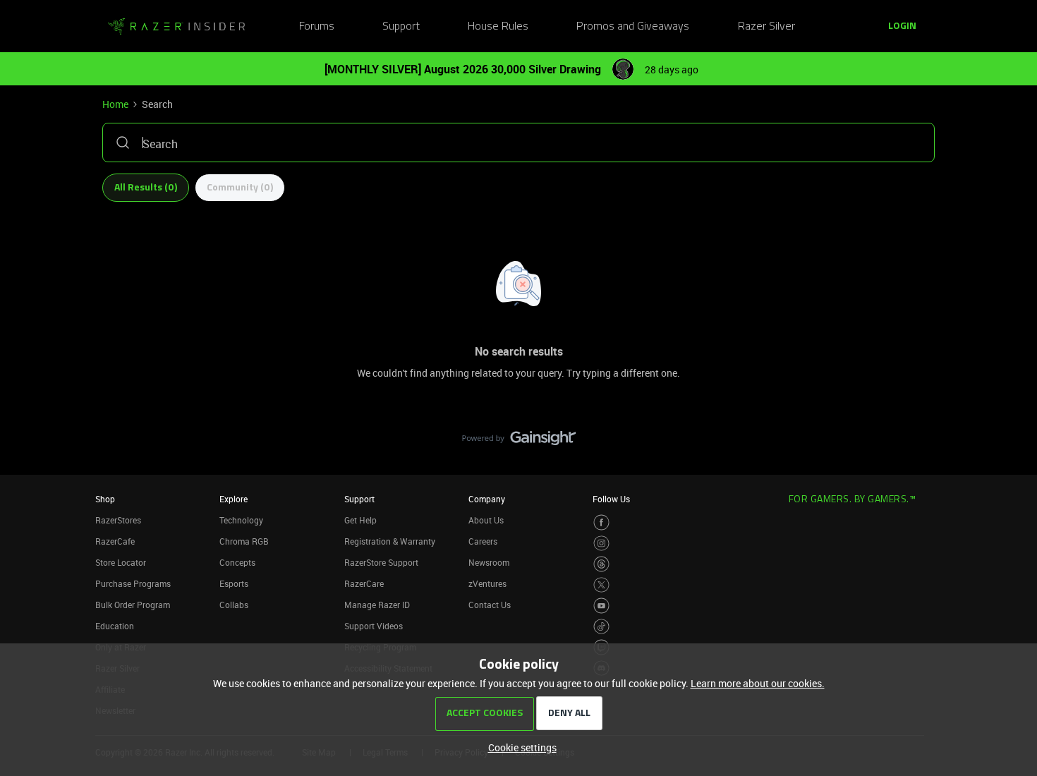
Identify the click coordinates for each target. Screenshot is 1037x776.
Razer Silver (766, 26)
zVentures (487, 583)
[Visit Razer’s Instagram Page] (601, 543)
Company (486, 498)
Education (114, 625)
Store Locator (120, 562)
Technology (241, 520)
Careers (482, 541)
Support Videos (373, 625)
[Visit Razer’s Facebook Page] (601, 522)
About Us (486, 520)
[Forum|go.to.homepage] (176, 27)
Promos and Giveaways (632, 26)
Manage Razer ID (377, 604)
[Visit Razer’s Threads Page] (601, 564)
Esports (233, 583)
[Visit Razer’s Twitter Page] (601, 585)
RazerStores (118, 520)
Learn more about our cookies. (758, 683)
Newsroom (488, 562)
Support (401, 26)
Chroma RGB (244, 541)
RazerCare (364, 583)
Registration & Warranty (389, 541)
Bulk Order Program (132, 604)
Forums (316, 26)
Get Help (360, 520)
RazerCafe (115, 541)
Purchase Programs (133, 583)
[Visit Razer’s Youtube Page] (601, 605)
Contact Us (489, 604)
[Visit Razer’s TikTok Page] (601, 627)
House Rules (498, 26)
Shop (105, 498)
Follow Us (611, 498)
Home (115, 104)
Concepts (237, 562)
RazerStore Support (381, 562)
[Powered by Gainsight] (519, 441)
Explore (233, 498)
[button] (902, 27)
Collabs (233, 604)
